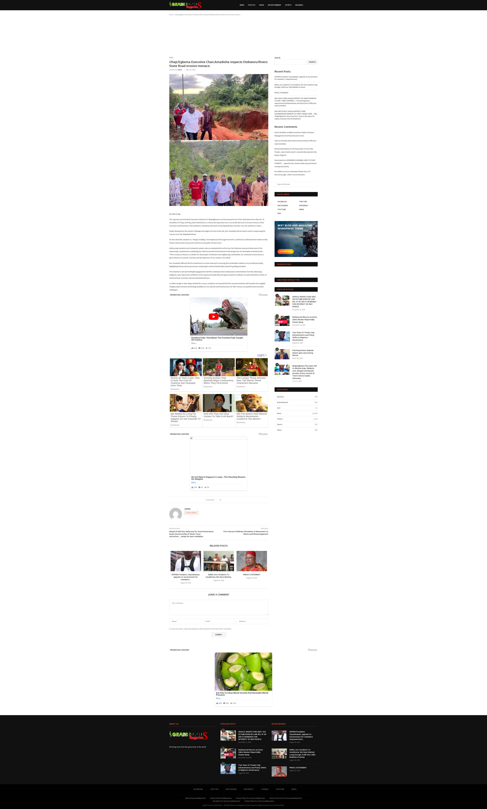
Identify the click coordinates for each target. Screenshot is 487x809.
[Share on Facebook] (224, 500)
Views (261, 5)
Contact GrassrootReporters (221, 798)
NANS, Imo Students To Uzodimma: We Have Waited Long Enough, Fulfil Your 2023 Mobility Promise (296, 86)
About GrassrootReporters (195, 798)
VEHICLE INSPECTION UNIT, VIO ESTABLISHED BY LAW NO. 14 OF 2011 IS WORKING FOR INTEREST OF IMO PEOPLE (304, 302)
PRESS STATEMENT (251, 574)
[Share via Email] (232, 500)
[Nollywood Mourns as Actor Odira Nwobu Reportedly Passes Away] (282, 321)
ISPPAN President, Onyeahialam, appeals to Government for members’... (186, 577)
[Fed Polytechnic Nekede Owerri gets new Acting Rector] (282, 354)
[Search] (312, 5)
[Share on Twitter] (227, 500)
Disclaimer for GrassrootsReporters (226, 801)
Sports (288, 5)
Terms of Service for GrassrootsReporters (285, 798)
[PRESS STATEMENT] (252, 561)
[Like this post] (222, 500)
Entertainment (274, 5)
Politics (251, 5)
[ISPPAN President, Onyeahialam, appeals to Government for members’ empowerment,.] (186, 561)
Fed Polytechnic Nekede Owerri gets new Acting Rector (303, 352)
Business (299, 5)
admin (179, 69)
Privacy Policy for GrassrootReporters (250, 798)
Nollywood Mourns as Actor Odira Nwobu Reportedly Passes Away (304, 319)
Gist (297, 408)
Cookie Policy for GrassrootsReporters (259, 801)
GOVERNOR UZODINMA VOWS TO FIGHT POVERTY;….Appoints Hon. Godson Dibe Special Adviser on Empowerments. (296, 163)
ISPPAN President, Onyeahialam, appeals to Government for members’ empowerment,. (296, 78)
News (242, 5)
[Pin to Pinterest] (229, 500)
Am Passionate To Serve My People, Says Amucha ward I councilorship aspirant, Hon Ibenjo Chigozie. (296, 152)
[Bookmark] (316, 5)
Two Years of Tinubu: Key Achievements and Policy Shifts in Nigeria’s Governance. (303, 336)
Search (277, 58)
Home (171, 15)
